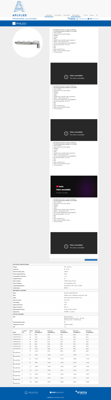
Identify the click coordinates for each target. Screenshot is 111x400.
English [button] (91, 15)
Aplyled (50, 397)
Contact (86, 15)
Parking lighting (75, 15)
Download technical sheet (91, 259)
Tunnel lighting (57, 15)
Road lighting (49, 15)
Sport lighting (67, 15)
